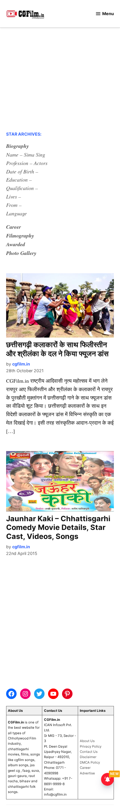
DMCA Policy (90, 762)
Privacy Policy (90, 746)
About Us (87, 741)
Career (85, 768)
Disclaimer (88, 757)
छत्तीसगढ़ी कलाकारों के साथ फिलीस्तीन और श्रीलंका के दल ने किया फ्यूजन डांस (57, 349)
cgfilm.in (21, 363)
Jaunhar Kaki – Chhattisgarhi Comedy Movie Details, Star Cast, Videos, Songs (58, 527)
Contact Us (89, 752)
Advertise (87, 773)
